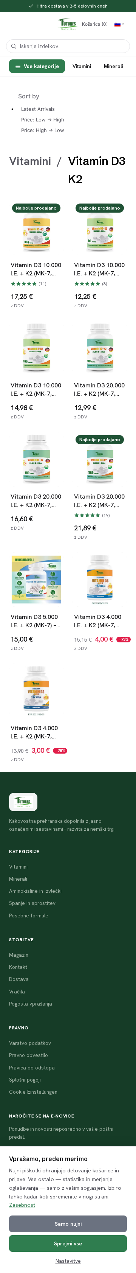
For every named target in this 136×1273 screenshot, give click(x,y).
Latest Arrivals (38, 109)
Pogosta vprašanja (30, 1003)
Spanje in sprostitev (32, 903)
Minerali (113, 66)
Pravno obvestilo (28, 1055)
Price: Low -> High (42, 120)
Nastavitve (68, 1260)
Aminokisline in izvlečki (35, 891)
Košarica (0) (95, 24)
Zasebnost (22, 1205)
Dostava (19, 979)
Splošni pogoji (25, 1079)
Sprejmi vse (68, 1243)
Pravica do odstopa (32, 1067)
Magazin (18, 954)
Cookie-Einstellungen (33, 1091)
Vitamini (82, 66)
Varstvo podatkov (30, 1043)
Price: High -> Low (42, 130)
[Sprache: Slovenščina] (119, 24)
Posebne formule (28, 915)
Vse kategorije (41, 66)
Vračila (17, 991)
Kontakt (18, 967)
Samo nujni (68, 1223)
